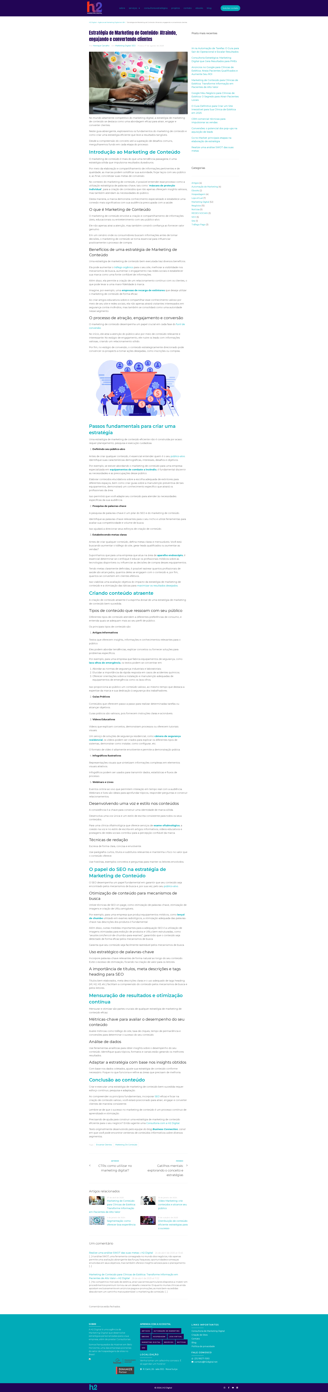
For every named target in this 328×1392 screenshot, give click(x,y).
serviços (133, 8)
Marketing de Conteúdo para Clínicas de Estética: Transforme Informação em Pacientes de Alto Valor (215, 84)
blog (209, 8)
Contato (196, 1339)
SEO (134, 46)
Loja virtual (197, 198)
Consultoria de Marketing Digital (208, 1331)
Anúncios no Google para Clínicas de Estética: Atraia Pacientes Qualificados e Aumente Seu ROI (215, 71)
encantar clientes (104, 1145)
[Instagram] (224, 1387)
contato (188, 8)
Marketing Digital (123, 46)
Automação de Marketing (205, 186)
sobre (122, 8)
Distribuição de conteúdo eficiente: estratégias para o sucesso (173, 1225)
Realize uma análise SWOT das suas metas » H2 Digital (121, 1252)
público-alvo (178, 456)
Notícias (196, 209)
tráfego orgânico (123, 267)
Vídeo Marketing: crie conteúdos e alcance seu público (172, 1204)
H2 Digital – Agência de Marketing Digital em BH (107, 22)
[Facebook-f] (228, 1387)
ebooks (199, 8)
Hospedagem (198, 194)
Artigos (195, 183)
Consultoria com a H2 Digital (163, 1123)
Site (193, 221)
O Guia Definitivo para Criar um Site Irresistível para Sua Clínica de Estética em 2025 (214, 109)
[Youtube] (233, 1387)
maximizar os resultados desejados (157, 585)
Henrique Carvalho (101, 46)
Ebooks (195, 190)
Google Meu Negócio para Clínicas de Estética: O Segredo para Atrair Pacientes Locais (215, 96)
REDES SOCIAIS (200, 213)
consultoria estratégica (155, 8)
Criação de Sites (200, 1335)
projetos (175, 8)
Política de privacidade (203, 1346)
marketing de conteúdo (126, 1145)
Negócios (196, 205)
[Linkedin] (237, 1387)
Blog (194, 1342)
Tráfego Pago (199, 224)
